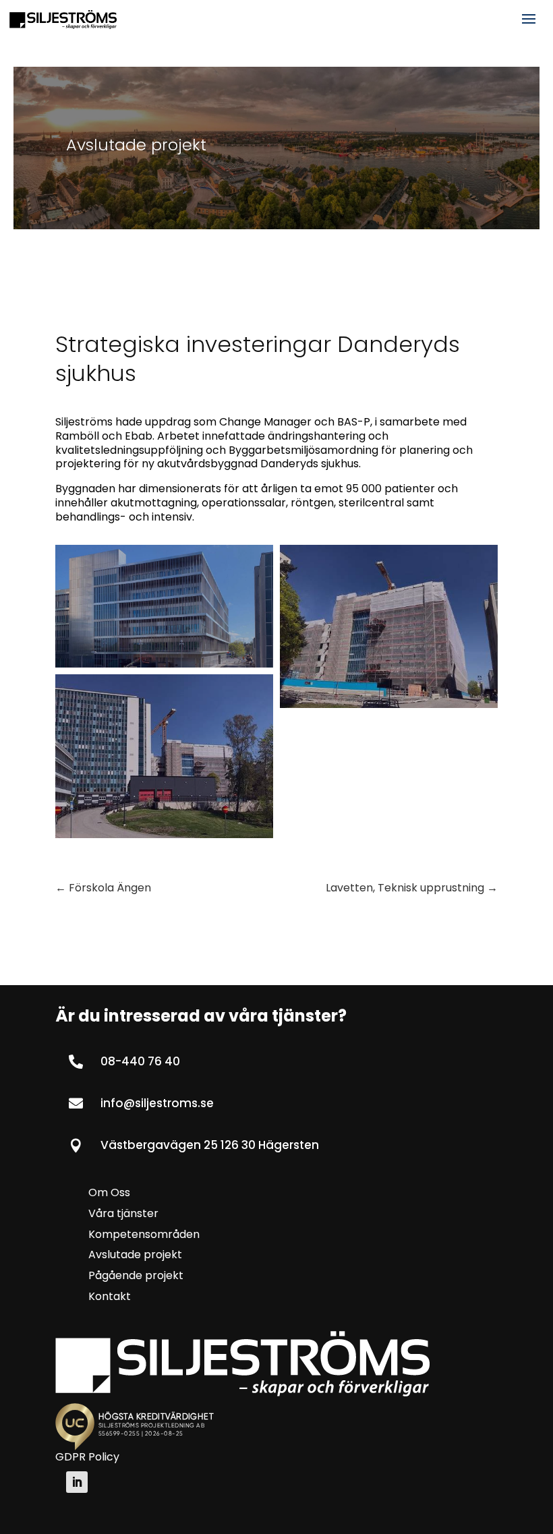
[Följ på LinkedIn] (77, 1482)
